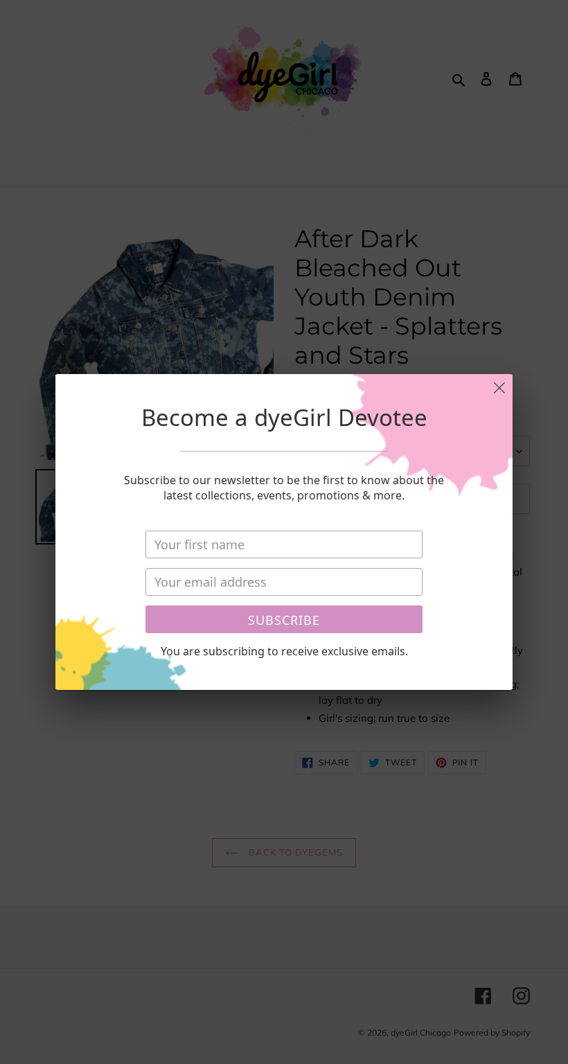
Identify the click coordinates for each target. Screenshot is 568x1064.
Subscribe (284, 620)
